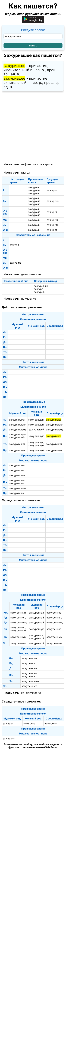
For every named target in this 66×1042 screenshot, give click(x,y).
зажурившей (36, 424)
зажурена (29, 723)
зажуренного (18, 617)
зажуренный (18, 612)
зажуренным (18, 636)
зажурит (52, 211)
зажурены (9, 738)
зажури (14, 244)
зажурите (52, 224)
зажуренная (36, 612)
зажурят (52, 229)
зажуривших (16, 470)
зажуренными (30, 681)
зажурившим (17, 443)
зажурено (50, 723)
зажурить (46, 164)
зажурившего (17, 424)
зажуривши (41, 285)
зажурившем (17, 450)
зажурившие (16, 465)
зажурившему (17, 429)
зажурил (33, 187)
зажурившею (36, 442)
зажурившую (36, 435)
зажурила (34, 190)
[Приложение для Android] (33, 21)
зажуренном (18, 643)
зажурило (34, 193)
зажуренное (53, 612)
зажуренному (18, 622)
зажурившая (36, 419)
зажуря (38, 288)
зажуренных (29, 663)
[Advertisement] (33, 127)
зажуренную (36, 628)
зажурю (51, 190)
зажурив (39, 291)
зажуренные (29, 658)
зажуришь (53, 201)
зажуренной (36, 617)
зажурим (52, 219)
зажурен (8, 723)
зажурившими (17, 488)
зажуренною (36, 635)
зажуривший (16, 419)
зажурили (34, 219)
